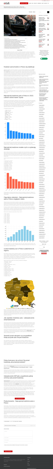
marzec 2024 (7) (41, 158)
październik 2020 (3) (42, 234)
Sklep (28, 459)
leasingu (27, 367)
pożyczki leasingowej (22, 367)
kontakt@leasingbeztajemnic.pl (31, 468)
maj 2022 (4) (41, 199)
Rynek (17, 421)
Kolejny (34, 11)
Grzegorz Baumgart (7, 421)
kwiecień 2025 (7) (42, 134)
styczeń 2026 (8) (41, 118)
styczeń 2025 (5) (41, 140)
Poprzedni (30, 11)
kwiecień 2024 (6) (42, 156)
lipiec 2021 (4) (41, 217)
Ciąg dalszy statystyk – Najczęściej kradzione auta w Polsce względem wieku (15, 42)
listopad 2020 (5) (41, 232)
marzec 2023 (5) (41, 180)
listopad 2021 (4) (41, 210)
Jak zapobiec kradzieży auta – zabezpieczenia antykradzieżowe (13, 44)
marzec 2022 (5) (41, 202)
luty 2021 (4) (41, 226)
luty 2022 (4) (41, 204)
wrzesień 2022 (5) (42, 191)
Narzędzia (29, 457)
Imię (44, 247)
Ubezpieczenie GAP (7, 380)
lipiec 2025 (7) (41, 129)
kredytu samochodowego (15, 367)
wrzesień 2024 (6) (42, 147)
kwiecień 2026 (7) (42, 112)
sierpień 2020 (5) (41, 237)
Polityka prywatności (7, 466)
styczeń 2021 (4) (41, 228)
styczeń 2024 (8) (41, 162)
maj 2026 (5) (41, 110)
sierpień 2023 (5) (41, 171)
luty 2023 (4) (41, 182)
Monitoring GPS (29, 330)
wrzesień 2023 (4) (42, 169)
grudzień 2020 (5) (42, 230)
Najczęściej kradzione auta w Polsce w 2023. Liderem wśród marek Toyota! (15, 40)
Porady (15, 421)
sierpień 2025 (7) (41, 127)
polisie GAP (17, 383)
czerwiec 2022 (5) (42, 197)
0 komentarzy (20, 421)
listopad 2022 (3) (41, 188)
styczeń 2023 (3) (41, 184)
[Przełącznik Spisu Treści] (25, 38)
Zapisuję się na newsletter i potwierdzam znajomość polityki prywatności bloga (44, 251)
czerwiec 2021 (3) (42, 219)
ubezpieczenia (12, 366)
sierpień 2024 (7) (41, 149)
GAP (13, 421)
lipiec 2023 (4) (41, 173)
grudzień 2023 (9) (42, 164)
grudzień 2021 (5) (41, 208)
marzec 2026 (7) (41, 114)
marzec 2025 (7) (41, 136)
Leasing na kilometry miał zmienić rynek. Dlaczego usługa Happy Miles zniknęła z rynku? (44, 90)
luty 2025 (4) (41, 138)
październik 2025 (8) (42, 123)
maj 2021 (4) (41, 221)
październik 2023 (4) (42, 167)
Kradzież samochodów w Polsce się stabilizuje (11, 39)
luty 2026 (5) (41, 116)
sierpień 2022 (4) (41, 193)
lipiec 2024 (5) (41, 151)
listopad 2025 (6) (41, 121)
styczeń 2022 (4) (41, 206)
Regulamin (5, 464)
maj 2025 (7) (41, 132)
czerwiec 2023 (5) (42, 175)
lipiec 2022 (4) (41, 195)
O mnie (29, 461)
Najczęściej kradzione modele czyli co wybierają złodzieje (12, 41)
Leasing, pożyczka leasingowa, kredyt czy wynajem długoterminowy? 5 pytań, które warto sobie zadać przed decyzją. (44, 81)
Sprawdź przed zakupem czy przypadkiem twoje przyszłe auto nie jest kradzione (15, 45)
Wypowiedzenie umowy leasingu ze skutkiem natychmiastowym (42, 94)
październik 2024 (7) (42, 145)
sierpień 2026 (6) (41, 105)
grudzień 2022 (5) (42, 186)
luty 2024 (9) (41, 160)
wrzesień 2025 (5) (42, 125)
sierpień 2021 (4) (41, 215)
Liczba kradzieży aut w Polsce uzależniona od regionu (12, 43)
